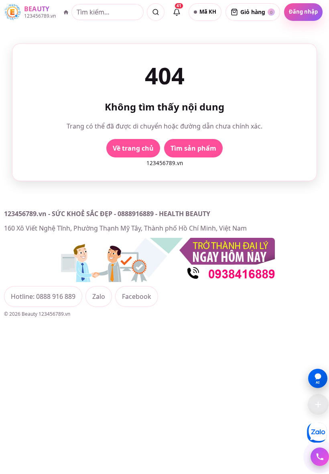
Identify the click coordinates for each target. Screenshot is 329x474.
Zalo (98, 296)
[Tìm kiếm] (155, 12)
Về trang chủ (133, 148)
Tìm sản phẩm (193, 148)
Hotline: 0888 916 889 (43, 296)
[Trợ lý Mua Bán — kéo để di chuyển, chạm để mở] (318, 404)
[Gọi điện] (320, 456)
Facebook (136, 296)
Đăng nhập (303, 11)
